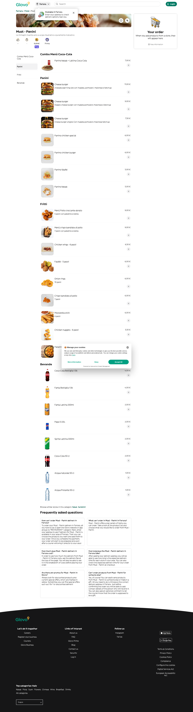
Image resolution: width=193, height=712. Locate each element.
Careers (27, 633)
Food (27, 11)
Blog (73, 645)
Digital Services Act (165, 669)
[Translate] (127, 20)
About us (73, 633)
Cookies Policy (166, 657)
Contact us (73, 649)
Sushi (30, 689)
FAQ (73, 637)
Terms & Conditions (165, 649)
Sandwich (82, 507)
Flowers (37, 689)
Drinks (68, 689)
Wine (52, 689)
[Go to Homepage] (23, 4)
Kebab (74, 507)
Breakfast (60, 689)
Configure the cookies (165, 665)
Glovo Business (27, 645)
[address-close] (73, 13)
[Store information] (121, 20)
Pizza (25, 689)
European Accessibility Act (165, 674)
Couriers (27, 641)
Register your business (27, 637)
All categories (22, 693)
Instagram (119, 633)
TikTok (119, 637)
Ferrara (19, 11)
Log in (73, 657)
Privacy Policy (166, 653)
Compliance (166, 661)
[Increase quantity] (128, 65)
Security (73, 653)
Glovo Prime (73, 641)
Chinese (45, 689)
